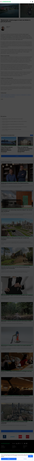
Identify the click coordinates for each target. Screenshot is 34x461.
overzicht (15, 455)
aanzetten (2, 456)
